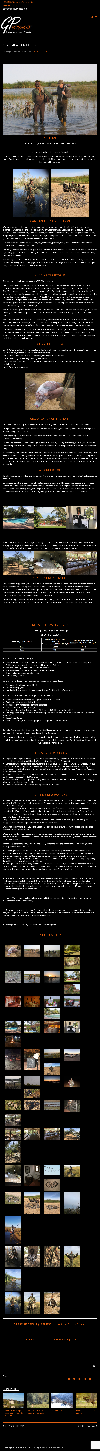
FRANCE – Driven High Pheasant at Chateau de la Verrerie (13, 1413)
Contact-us (30, 1339)
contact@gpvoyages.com (15, 8)
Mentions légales (8, 1448)
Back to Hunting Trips (64, 1339)
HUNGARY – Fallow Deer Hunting (85, 1411)
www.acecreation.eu (59, 1448)
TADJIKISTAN (56, 1410)
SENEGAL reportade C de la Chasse (63, 1324)
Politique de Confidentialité (22, 1448)
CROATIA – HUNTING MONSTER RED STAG (35, 1411)
